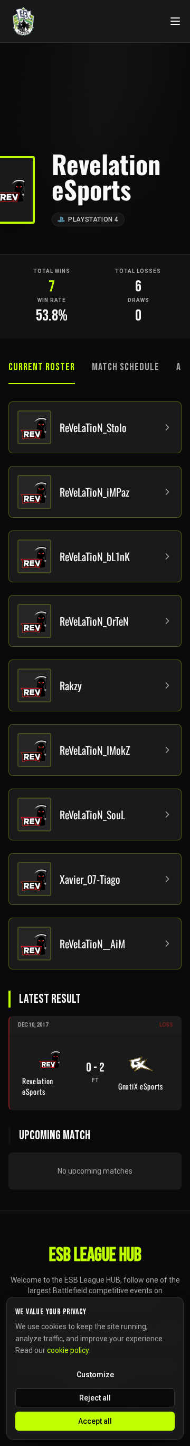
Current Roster (41, 367)
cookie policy (68, 1350)
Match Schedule (125, 367)
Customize (95, 1374)
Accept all (95, 1421)
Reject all (95, 1398)
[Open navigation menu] (175, 21)
